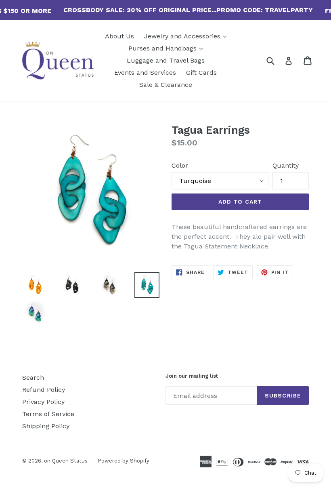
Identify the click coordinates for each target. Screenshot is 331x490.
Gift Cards (201, 72)
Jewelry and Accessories (187, 36)
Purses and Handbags (167, 48)
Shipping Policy (45, 426)
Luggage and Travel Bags (166, 60)
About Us (119, 36)
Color (180, 165)
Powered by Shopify (123, 461)
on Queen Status (66, 461)
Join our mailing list (192, 376)
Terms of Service (48, 414)
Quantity (285, 165)
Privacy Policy (43, 402)
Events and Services (145, 72)
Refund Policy (43, 389)
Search (33, 377)
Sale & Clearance (165, 84)
